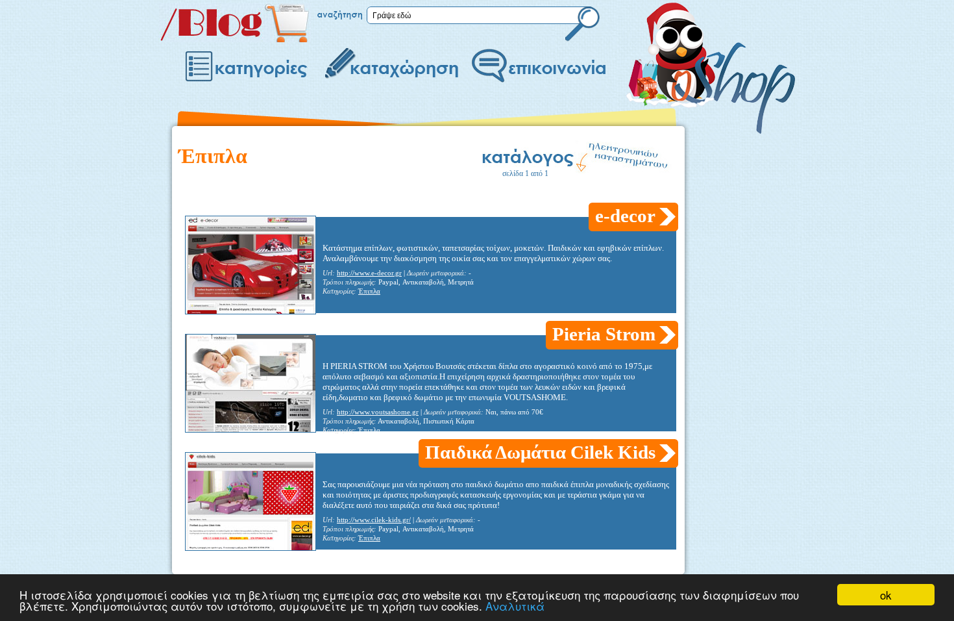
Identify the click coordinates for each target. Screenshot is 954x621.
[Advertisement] (414, 194)
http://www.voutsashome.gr (378, 412)
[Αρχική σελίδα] (710, 53)
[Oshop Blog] (235, 39)
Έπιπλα (369, 291)
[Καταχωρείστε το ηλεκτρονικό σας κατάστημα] (391, 66)
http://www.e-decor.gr (369, 273)
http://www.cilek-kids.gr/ (374, 520)
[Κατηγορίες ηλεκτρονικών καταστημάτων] (248, 66)
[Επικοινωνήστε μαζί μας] (537, 66)
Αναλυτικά (514, 606)
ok (886, 595)
